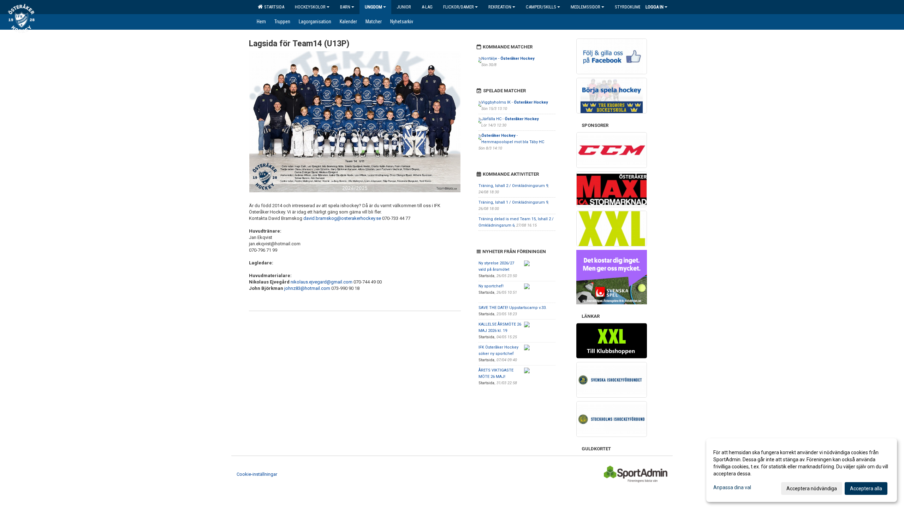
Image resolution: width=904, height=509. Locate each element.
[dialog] (801, 470)
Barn (345, 7)
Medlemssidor (585, 7)
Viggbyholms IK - (514, 102)
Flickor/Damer (458, 7)
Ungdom (373, 7)
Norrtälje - (508, 58)
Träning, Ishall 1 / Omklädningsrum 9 (513, 202)
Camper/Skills (541, 7)
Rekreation (499, 7)
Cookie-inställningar (257, 474)
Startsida (273, 7)
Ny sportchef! (491, 286)
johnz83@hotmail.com (307, 288)
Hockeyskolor (310, 7)
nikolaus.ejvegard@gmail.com (321, 282)
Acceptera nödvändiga (811, 488)
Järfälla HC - (510, 119)
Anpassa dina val (732, 487)
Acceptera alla (866, 488)
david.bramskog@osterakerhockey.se (342, 218)
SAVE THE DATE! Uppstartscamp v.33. (512, 307)
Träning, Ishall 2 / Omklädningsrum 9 (513, 185)
